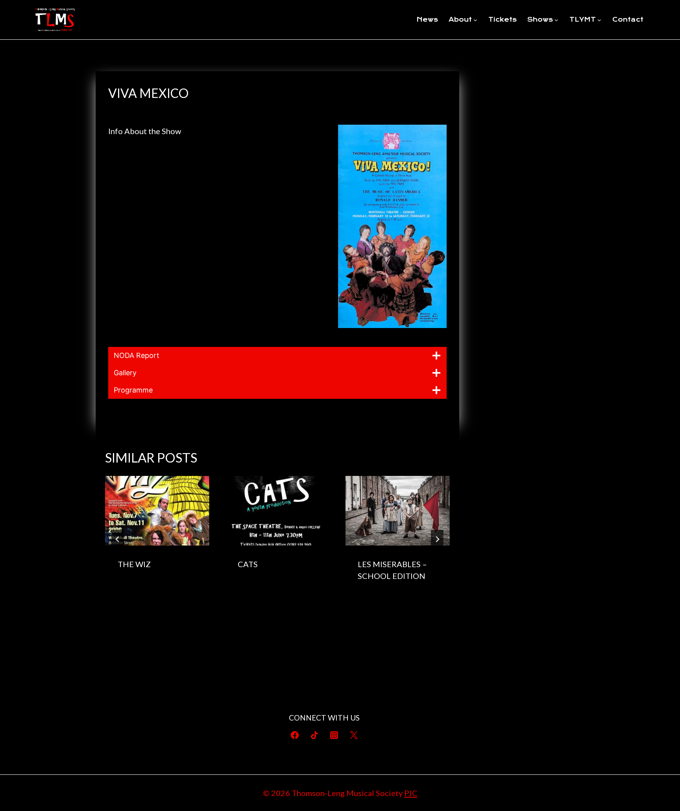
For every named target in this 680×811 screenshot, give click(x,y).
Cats (248, 564)
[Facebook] (295, 735)
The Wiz (134, 564)
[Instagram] (334, 735)
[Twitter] (354, 735)
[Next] (437, 539)
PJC (411, 793)
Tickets (502, 19)
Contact (627, 19)
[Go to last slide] (117, 539)
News (427, 19)
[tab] (262, 609)
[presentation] (157, 511)
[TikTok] (314, 735)
